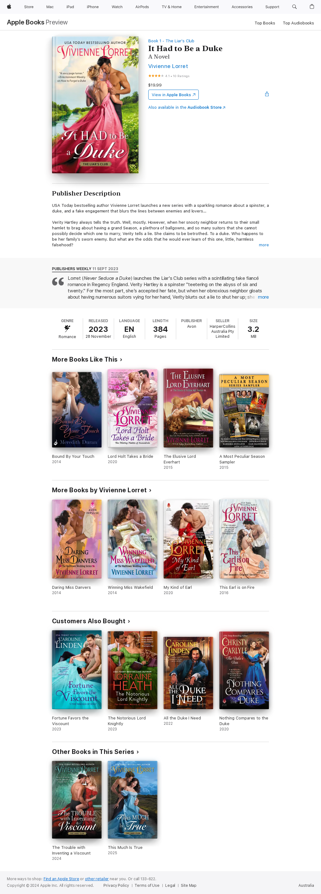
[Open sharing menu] (267, 94)
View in (171, 94)
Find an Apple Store (61, 879)
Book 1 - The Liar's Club (171, 41)
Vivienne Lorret (168, 66)
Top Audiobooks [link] (298, 23)
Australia (306, 885)
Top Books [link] (265, 23)
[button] (294, 7)
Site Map (189, 885)
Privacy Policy (116, 885)
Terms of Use (147, 885)
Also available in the (185, 107)
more (264, 245)
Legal (170, 885)
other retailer (97, 879)
